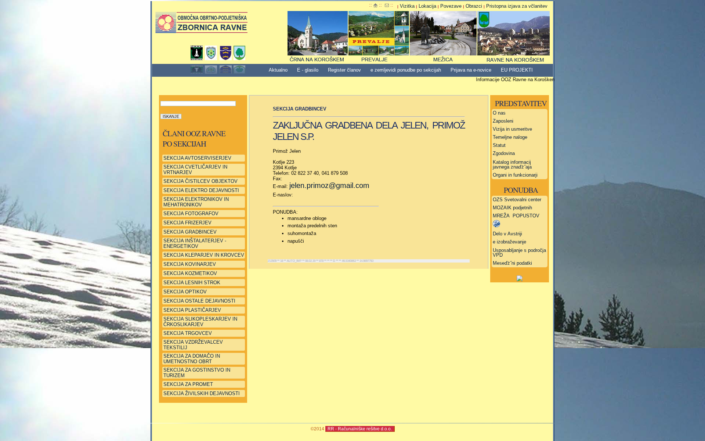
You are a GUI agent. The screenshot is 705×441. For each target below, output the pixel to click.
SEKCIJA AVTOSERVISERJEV (197, 158)
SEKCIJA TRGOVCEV (187, 333)
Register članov (344, 70)
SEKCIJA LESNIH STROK (191, 282)
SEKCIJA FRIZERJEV (187, 222)
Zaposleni (503, 121)
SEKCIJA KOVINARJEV (189, 264)
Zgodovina (504, 153)
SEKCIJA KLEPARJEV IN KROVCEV (203, 255)
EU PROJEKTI (517, 70)
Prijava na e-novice (471, 70)
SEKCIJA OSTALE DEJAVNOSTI (199, 301)
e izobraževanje (509, 242)
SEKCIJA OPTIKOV (185, 291)
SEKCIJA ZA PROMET (188, 384)
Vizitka (407, 6)
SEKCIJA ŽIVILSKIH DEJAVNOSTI (201, 393)
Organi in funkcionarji (515, 175)
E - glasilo (307, 70)
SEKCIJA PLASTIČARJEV (192, 310)
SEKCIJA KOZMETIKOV (190, 273)
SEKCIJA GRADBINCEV (190, 232)
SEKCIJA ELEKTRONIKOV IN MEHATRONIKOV (196, 201)
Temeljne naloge (510, 137)
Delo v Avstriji (507, 233)
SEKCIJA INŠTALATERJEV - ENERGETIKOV (194, 243)
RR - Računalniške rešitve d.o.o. (360, 428)
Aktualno (278, 70)
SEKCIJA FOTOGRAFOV (190, 213)
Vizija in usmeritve (512, 129)
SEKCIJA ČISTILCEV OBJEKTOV (200, 181)
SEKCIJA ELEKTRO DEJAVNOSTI (201, 190)
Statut (499, 145)
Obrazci (474, 6)
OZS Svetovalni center (517, 199)
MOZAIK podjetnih (512, 207)
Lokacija (427, 6)
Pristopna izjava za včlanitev (516, 6)
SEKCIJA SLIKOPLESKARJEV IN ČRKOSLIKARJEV (200, 321)
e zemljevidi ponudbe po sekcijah (405, 70)
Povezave (451, 6)
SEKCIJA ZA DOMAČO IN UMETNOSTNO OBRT (191, 358)
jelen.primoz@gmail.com (329, 185)
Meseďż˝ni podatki (512, 263)
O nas (499, 113)
